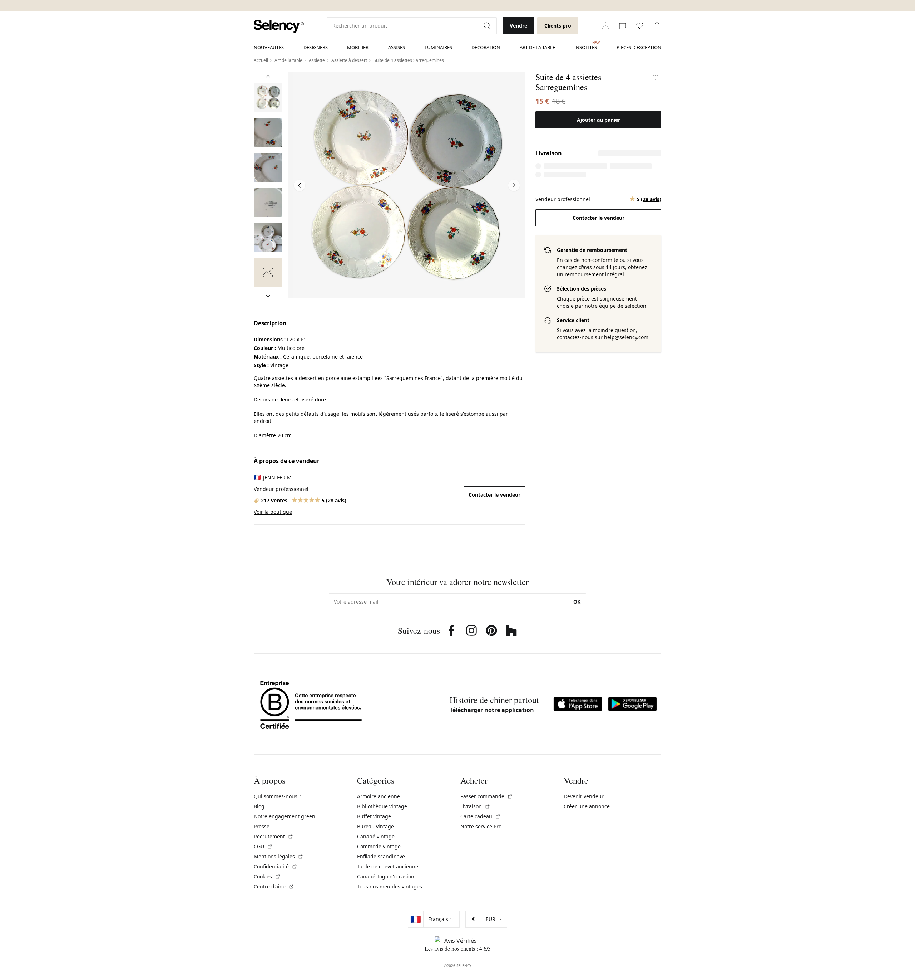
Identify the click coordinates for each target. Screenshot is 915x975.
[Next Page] (514, 185)
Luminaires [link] (438, 47)
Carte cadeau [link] (480, 816)
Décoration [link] (485, 47)
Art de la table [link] (537, 47)
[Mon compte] (605, 25)
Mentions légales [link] (278, 856)
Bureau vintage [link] (375, 826)
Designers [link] (315, 47)
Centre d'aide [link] (274, 886)
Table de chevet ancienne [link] (387, 866)
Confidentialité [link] (275, 866)
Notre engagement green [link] (284, 816)
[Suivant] (268, 296)
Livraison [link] (475, 806)
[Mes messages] (622, 25)
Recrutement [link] (273, 836)
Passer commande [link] (486, 796)
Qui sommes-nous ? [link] (277, 796)
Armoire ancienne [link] (378, 796)
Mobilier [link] (358, 47)
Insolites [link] (585, 45)
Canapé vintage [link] (376, 836)
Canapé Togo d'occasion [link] (385, 876)
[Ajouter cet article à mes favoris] (656, 78)
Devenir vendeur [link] (584, 796)
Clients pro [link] (557, 25)
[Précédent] (268, 76)
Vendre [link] (518, 25)
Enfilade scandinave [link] (381, 856)
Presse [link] (261, 826)
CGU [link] (263, 846)
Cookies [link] (267, 876)
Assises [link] (396, 47)
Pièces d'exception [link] (639, 47)
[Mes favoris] (639, 25)
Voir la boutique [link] (273, 511)
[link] (279, 26)
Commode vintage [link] (379, 846)
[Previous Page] (299, 185)
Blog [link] (259, 806)
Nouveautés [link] (269, 47)
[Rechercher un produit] (487, 26)
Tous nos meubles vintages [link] (389, 886)
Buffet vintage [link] (374, 816)
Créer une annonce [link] (587, 806)
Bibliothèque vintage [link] (382, 806)
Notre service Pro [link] (480, 826)
